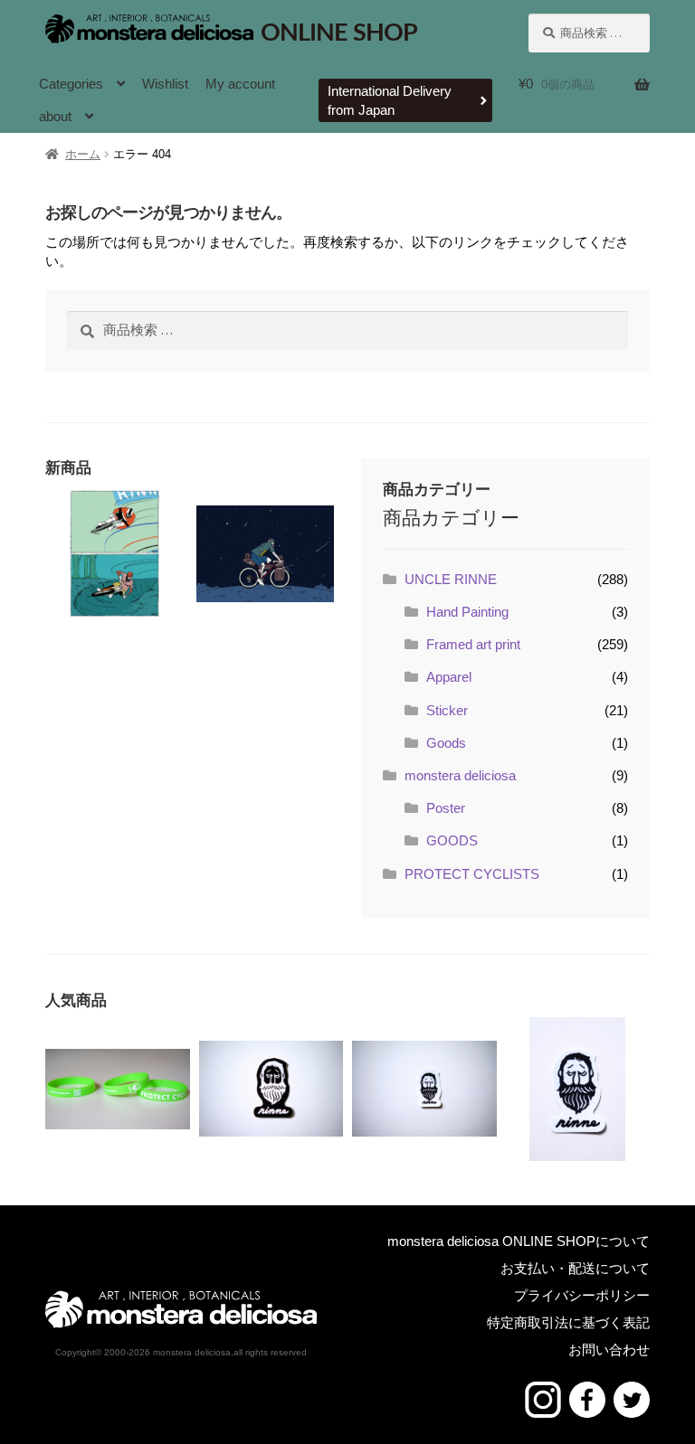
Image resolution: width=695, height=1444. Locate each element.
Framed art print (473, 644)
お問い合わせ (609, 1349)
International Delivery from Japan (390, 100)
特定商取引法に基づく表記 (568, 1322)
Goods (446, 742)
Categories (71, 83)
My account (240, 83)
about (55, 116)
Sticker (447, 710)
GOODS (452, 840)
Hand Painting (467, 611)
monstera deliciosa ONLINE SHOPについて (518, 1241)
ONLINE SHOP (339, 33)
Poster (445, 808)
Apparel (448, 676)
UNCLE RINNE (451, 579)
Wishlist (165, 83)
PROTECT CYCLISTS (472, 874)
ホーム (82, 154)
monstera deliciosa (460, 775)
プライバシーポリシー (582, 1295)
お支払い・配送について (575, 1268)
